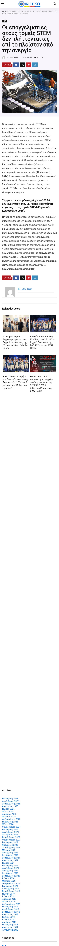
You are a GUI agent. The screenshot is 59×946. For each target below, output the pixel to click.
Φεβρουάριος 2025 (11, 819)
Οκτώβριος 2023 (10, 834)
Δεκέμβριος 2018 (10, 909)
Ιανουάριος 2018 (10, 924)
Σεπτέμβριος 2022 (11, 847)
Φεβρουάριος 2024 (11, 827)
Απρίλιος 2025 (9, 814)
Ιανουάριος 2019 (10, 906)
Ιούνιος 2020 (8, 878)
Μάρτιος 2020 (8, 881)
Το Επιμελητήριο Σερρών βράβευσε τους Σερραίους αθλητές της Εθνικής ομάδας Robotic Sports (15, 342)
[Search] (54, 4)
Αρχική (5, 11)
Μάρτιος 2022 (8, 850)
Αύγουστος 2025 (10, 806)
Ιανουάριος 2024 (10, 829)
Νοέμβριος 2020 (10, 870)
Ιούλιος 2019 (8, 894)
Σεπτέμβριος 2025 (11, 803)
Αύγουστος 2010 (10, 930)
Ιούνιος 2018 (8, 919)
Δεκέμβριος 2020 (10, 868)
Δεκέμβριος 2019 (10, 888)
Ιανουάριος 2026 (10, 798)
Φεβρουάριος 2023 (11, 839)
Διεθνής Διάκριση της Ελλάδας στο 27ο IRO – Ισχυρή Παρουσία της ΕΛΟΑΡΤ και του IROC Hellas (42, 342)
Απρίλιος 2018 (9, 922)
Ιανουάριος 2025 (10, 821)
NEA (4, 21)
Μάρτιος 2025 (8, 816)
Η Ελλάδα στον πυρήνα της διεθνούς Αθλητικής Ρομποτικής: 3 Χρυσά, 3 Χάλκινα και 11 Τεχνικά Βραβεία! (15, 382)
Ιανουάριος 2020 (10, 886)
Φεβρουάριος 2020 (11, 883)
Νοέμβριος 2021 (10, 852)
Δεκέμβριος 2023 (10, 832)
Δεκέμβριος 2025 (10, 801)
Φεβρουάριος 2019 (11, 904)
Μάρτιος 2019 (8, 901)
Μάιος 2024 (7, 824)
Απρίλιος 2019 (9, 899)
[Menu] (3, 4)
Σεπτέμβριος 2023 (11, 837)
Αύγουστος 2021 (10, 860)
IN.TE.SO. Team (12, 57)
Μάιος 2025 (7, 811)
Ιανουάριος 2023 (10, 842)
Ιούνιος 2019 (8, 896)
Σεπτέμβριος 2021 (11, 858)
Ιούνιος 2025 (8, 809)
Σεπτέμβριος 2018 (11, 912)
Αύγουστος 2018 (10, 914)
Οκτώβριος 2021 (10, 855)
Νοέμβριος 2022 (10, 845)
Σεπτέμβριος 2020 (11, 876)
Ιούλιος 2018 (8, 917)
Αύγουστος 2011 (10, 927)
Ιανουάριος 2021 (10, 865)
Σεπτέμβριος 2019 (11, 891)
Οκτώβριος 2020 (10, 873)
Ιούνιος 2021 (8, 863)
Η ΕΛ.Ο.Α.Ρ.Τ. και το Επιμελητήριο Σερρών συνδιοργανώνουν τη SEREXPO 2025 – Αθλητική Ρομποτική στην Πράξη (41, 383)
